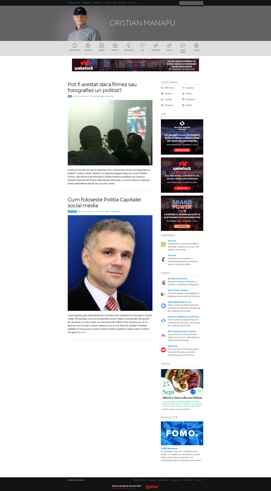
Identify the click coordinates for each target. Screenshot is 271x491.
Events (102, 50)
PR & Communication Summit (182, 331)
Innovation (128, 50)
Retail (169, 50)
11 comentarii (114, 211)
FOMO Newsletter (169, 448)
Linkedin (168, 99)
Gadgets (115, 50)
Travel (196, 50)
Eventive (172, 255)
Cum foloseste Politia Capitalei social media (104, 202)
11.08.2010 (101, 211)
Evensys (172, 240)
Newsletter (110, 3)
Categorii (122, 3)
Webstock (172, 346)
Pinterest (168, 105)
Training (86, 3)
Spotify (188, 105)
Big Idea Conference (177, 278)
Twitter (188, 93)
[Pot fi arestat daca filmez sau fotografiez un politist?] (110, 132)
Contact (132, 3)
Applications (74, 50)
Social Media (183, 51)
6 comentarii (108, 96)
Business (88, 50)
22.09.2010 (96, 96)
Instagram (190, 99)
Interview (72, 211)
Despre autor (74, 3)
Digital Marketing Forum (179, 302)
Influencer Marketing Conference (183, 316)
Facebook (189, 87)
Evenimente (97, 3)
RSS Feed (169, 87)
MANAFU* (135, 23)
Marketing (155, 50)
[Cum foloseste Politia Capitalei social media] (110, 263)
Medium (168, 93)
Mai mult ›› (82, 332)
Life (142, 50)
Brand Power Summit (178, 290)
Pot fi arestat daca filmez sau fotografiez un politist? (102, 87)
